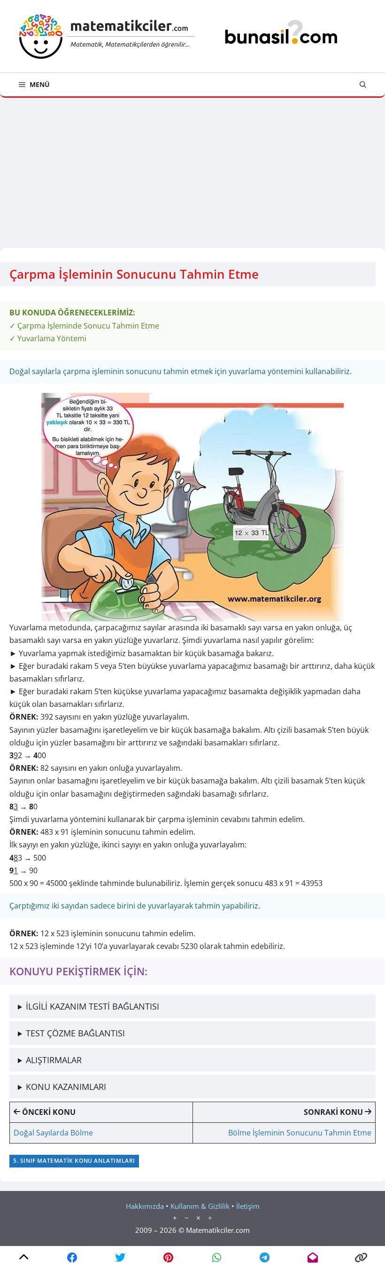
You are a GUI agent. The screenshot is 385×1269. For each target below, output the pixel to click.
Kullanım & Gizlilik (200, 1206)
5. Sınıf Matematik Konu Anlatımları (74, 1161)
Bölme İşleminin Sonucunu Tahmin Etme (299, 1133)
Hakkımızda (145, 1206)
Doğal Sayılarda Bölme (53, 1133)
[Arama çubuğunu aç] (363, 84)
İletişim (248, 1206)
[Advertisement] (192, 168)
